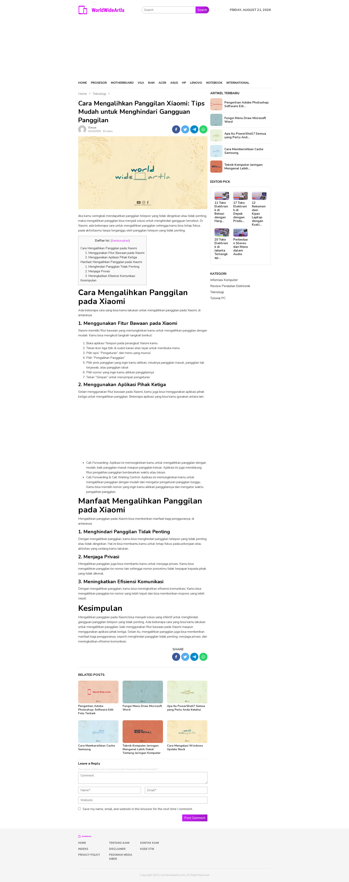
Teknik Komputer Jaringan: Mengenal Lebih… (243, 166)
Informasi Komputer (224, 280)
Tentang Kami (119, 843)
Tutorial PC (218, 298)
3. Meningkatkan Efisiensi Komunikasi (110, 276)
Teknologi (217, 292)
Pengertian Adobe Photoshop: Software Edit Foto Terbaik (95, 709)
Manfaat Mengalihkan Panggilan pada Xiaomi (111, 262)
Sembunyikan (120, 241)
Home (82, 843)
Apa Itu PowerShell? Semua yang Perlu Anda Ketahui (186, 708)
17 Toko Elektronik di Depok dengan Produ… (240, 212)
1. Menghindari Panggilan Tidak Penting (112, 267)
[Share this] (176, 129)
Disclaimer (117, 849)
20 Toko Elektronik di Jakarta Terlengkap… (221, 248)
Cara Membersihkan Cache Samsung (96, 747)
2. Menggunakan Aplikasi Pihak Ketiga (111, 257)
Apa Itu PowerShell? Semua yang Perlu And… (245, 135)
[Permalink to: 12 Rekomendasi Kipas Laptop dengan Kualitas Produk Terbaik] (259, 196)
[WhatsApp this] (203, 129)
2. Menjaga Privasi (97, 271)
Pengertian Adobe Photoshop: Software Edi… (246, 104)
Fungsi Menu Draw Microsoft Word (142, 708)
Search (202, 10)
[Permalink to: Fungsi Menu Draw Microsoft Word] (143, 692)
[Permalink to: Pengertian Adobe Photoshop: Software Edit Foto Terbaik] (98, 692)
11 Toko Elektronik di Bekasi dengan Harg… (221, 212)
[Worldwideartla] (101, 9)
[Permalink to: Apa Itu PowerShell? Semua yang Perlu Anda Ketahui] (187, 692)
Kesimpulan (88, 280)
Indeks (83, 849)
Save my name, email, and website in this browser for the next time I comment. (138, 809)
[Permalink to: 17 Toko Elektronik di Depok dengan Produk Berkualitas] (240, 196)
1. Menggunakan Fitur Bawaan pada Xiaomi (114, 253)
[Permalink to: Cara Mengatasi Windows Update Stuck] (187, 731)
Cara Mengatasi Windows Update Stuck (185, 747)
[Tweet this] (185, 129)
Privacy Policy (89, 855)
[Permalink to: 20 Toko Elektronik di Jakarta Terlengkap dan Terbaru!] (221, 232)
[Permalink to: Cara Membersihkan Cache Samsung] (98, 731)
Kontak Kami (149, 843)
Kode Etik (147, 849)
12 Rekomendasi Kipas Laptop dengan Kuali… (259, 213)
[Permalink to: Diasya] (82, 129)
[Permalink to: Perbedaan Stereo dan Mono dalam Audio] (240, 232)
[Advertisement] (174, 47)
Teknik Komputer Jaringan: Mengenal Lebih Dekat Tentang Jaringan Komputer (142, 749)
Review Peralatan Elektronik (230, 286)
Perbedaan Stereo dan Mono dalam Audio (240, 247)
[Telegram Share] (194, 129)
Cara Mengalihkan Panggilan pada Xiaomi (108, 248)
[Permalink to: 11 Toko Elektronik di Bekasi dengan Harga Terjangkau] (221, 196)
